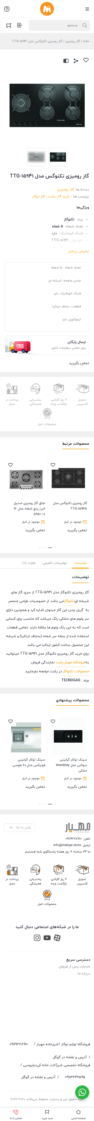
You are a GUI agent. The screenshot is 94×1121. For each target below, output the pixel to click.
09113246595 (75, 1077)
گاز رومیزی (72, 41)
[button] (54, 547)
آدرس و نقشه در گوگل (70, 1057)
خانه (86, 41)
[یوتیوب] (47, 937)
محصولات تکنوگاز (76, 671)
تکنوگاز (69, 601)
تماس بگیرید (70, 517)
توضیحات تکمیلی (55, 563)
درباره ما (84, 973)
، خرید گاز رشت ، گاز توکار (52, 196)
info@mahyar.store (67, 845)
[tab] (80, 563)
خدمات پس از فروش (74, 966)
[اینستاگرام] (37, 937)
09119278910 (73, 839)
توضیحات (80, 563)
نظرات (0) (29, 563)
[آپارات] (57, 937)
